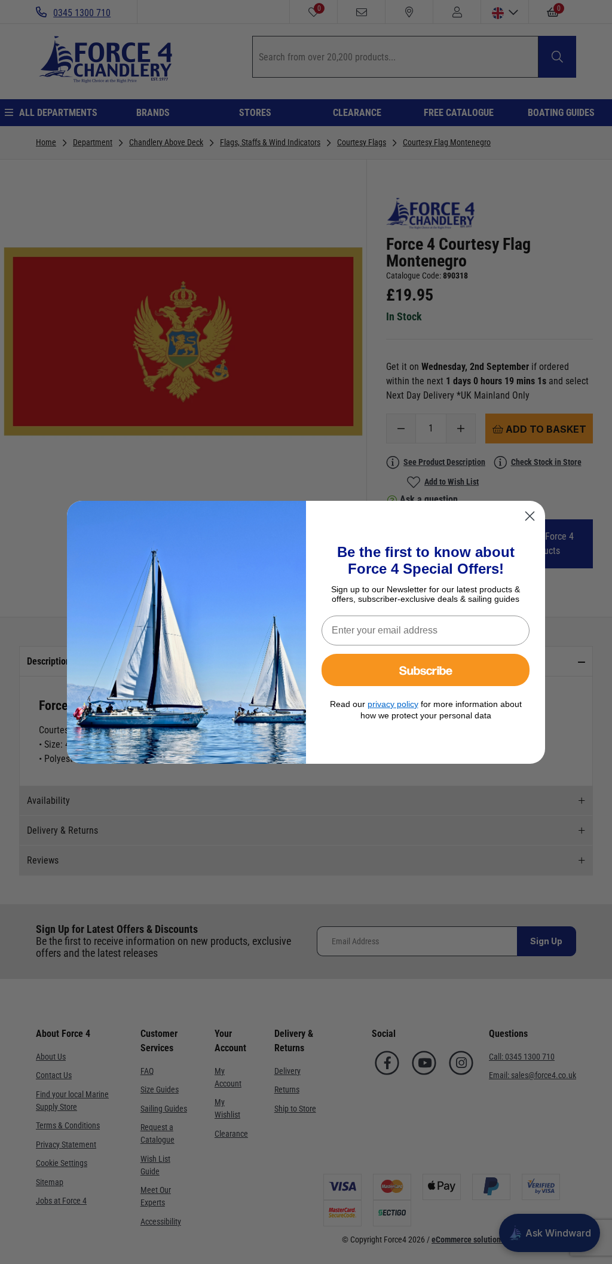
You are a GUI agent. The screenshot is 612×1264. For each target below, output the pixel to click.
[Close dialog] (529, 516)
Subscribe (425, 670)
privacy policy (393, 704)
